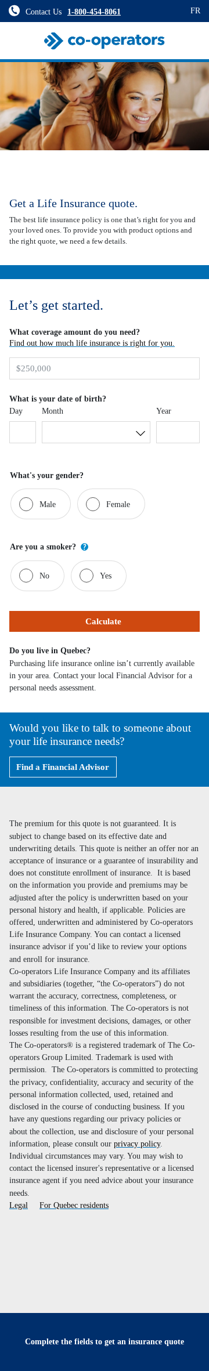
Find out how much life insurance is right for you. (92, 343)
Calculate (104, 621)
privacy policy (137, 1143)
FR (195, 10)
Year (163, 410)
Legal (18, 1205)
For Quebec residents (74, 1205)
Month (52, 410)
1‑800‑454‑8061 (94, 11)
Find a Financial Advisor (62, 767)
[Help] (84, 547)
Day (16, 410)
